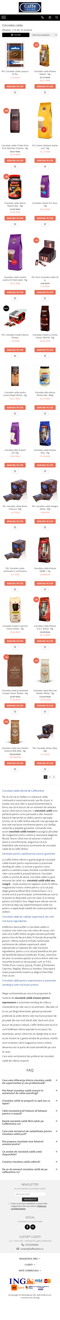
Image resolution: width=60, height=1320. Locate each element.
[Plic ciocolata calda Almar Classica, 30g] (15, 490)
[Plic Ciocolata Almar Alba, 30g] (45, 731)
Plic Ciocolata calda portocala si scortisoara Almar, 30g (15, 569)
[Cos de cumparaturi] (50, 17)
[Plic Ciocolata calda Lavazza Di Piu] (15, 55)
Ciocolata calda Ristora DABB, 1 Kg (45, 569)
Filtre (17, 34)
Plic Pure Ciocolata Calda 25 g (45, 278)
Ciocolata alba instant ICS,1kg (15, 451)
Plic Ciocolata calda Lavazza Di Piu (15, 72)
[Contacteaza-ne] (42, 17)
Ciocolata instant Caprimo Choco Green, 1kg (15, 627)
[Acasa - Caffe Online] (30, 7)
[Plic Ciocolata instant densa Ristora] (15, 318)
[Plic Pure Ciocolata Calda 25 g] (45, 252)
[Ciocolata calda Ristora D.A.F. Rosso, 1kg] (45, 609)
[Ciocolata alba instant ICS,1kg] (15, 433)
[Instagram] (32, 1227)
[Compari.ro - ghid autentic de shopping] (30, 1309)
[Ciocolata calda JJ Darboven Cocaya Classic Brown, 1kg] (15, 671)
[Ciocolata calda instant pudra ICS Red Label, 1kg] (15, 252)
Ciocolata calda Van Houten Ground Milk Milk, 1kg (15, 749)
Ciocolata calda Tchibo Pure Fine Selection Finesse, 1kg (15, 147)
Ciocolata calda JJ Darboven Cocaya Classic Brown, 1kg (15, 692)
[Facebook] (27, 1227)
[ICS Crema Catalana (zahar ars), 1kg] (45, 121)
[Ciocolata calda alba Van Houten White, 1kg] (45, 670)
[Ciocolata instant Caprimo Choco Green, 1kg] (15, 609)
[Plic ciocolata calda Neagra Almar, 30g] (45, 490)
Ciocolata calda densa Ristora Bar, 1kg (15, 204)
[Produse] (4, 18)
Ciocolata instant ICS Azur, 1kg (45, 204)
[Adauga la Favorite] (15, 92)
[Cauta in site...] (56, 17)
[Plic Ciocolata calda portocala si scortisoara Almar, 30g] (15, 550)
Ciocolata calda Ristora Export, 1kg (45, 72)
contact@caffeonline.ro (31, 1248)
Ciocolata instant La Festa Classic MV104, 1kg (45, 336)
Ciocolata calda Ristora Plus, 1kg (45, 451)
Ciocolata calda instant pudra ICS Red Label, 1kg (15, 278)
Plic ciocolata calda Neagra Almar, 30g (45, 507)
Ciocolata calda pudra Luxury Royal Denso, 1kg (15, 394)
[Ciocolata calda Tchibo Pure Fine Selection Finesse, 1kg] (15, 120)
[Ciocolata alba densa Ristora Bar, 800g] (45, 376)
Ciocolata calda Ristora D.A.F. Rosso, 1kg (45, 627)
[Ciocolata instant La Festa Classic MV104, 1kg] (45, 318)
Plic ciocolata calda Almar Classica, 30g (15, 507)
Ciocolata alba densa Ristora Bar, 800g (45, 394)
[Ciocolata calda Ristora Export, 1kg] (45, 55)
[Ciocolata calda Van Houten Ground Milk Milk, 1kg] (15, 731)
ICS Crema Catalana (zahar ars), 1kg (45, 147)
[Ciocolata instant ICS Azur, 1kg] (45, 186)
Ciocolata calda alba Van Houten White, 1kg (45, 692)
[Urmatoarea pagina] (54, 777)
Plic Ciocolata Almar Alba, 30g (45, 749)
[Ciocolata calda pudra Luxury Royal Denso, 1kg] (15, 376)
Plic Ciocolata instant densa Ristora (15, 336)
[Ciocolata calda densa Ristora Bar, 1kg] (15, 186)
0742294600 (31, 1244)
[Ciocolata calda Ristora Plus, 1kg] (45, 433)
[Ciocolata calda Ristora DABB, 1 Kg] (45, 549)
